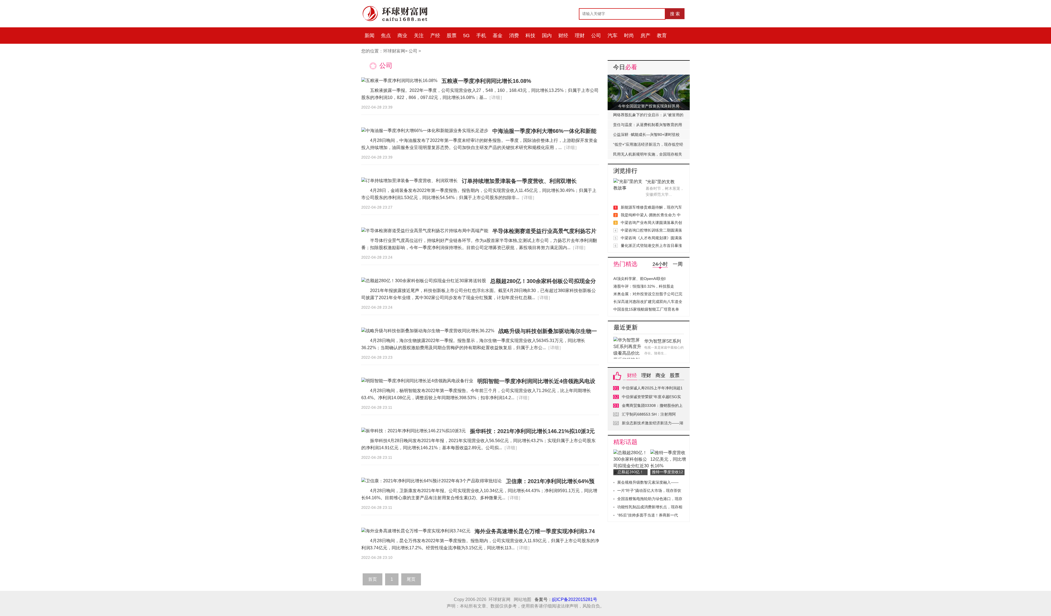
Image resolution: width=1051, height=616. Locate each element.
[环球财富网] (398, 7)
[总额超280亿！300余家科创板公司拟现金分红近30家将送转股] (423, 281)
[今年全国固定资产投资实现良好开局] (649, 77)
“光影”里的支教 (660, 181)
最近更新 (626, 327)
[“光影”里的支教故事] (628, 181)
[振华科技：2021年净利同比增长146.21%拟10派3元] (413, 431)
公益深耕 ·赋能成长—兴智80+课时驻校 (646, 134)
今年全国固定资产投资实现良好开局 (648, 106)
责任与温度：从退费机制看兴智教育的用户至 (647, 126)
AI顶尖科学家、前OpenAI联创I (639, 278)
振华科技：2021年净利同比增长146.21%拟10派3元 (532, 431)
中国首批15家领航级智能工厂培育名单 (646, 309)
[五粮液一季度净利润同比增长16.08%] (399, 80)
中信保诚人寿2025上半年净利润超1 (652, 388)
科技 (530, 35)
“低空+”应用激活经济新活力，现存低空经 (648, 144)
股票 (452, 35)
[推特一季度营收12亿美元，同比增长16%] (668, 452)
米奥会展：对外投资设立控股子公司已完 (647, 294)
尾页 (411, 579)
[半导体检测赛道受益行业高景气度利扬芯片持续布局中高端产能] (424, 230)
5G (466, 35)
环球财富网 (394, 51)
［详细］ (495, 97)
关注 (419, 35)
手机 (481, 35)
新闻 (369, 35)
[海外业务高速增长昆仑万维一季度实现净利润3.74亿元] (415, 531)
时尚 (629, 35)
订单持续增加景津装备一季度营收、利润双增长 (519, 181)
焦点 (386, 35)
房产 (645, 35)
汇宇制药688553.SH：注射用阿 (649, 414)
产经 (435, 35)
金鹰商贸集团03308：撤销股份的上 (652, 405)
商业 (402, 35)
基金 (498, 35)
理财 (580, 35)
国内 (547, 35)
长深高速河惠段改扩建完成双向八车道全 (647, 301)
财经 (563, 35)
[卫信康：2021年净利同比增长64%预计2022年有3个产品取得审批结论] (431, 481)
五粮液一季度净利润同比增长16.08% (486, 81)
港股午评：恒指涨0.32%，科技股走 (643, 286)
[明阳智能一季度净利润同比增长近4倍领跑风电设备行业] (417, 381)
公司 (596, 35)
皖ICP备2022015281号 (574, 599)
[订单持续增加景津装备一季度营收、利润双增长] (409, 180)
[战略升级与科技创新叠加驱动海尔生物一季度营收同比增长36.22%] (427, 331)
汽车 (612, 35)
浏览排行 (625, 170)
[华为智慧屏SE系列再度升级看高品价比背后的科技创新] (628, 340)
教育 (662, 35)
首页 (372, 579)
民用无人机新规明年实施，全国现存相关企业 (647, 155)
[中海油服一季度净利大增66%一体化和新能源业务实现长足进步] (424, 130)
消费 (514, 35)
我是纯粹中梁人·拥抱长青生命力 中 (651, 215)
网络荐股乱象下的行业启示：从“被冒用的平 (648, 116)
